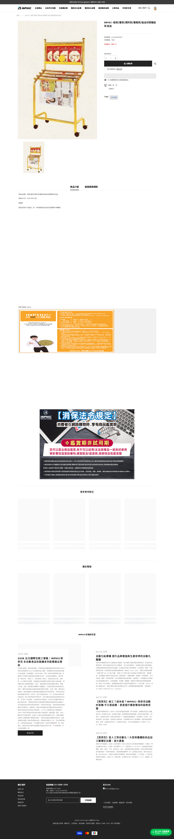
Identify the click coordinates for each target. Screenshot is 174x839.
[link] (34, 544)
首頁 (18, 15)
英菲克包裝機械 (108, 807)
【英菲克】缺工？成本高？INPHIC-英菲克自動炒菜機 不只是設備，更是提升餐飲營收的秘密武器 (123, 705)
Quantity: (107, 54)
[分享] (154, 64)
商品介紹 (74, 186)
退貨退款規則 (91, 186)
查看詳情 (30, 733)
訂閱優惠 (88, 800)
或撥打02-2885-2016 (98, 2)
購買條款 (119, 69)
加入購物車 (128, 63)
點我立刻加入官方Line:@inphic (80, 2)
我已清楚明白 (111, 69)
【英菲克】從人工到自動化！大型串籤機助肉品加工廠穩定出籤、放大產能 (124, 739)
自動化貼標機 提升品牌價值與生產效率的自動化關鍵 (123, 658)
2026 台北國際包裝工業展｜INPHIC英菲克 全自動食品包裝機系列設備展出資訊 (40, 662)
